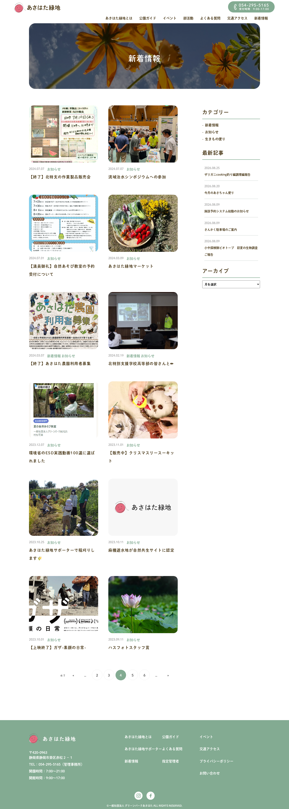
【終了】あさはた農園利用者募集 (60, 363)
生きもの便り (215, 139)
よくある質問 (210, 18)
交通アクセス (237, 18)
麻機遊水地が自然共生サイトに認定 (141, 550)
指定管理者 (170, 761)
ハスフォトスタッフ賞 (129, 647)
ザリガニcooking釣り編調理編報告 (227, 174)
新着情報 (261, 18)
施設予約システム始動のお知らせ (226, 211)
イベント (169, 18)
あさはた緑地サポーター (143, 749)
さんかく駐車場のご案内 (220, 229)
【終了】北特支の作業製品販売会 (60, 177)
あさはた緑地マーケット (131, 266)
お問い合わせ (210, 773)
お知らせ (54, 169)
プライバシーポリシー (216, 761)
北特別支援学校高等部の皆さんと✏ (141, 363)
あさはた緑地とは (118, 18)
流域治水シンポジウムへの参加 (137, 177)
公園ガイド (147, 18)
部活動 (188, 18)
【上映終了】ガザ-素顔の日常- (57, 647)
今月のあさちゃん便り (219, 192)
